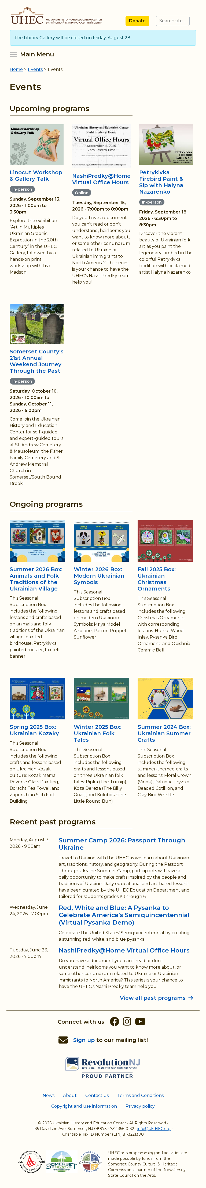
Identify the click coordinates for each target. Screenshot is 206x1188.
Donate (137, 20)
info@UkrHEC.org (154, 1128)
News (48, 1095)
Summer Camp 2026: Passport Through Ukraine (122, 843)
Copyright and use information (84, 1106)
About (70, 1095)
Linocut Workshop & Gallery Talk (36, 175)
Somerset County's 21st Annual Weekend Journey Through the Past (37, 361)
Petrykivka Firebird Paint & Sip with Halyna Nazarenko (161, 182)
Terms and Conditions (140, 1095)
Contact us (97, 1095)
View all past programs (153, 998)
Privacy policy (140, 1106)
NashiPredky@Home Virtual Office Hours (101, 179)
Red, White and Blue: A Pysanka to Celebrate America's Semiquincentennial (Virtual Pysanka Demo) (124, 915)
